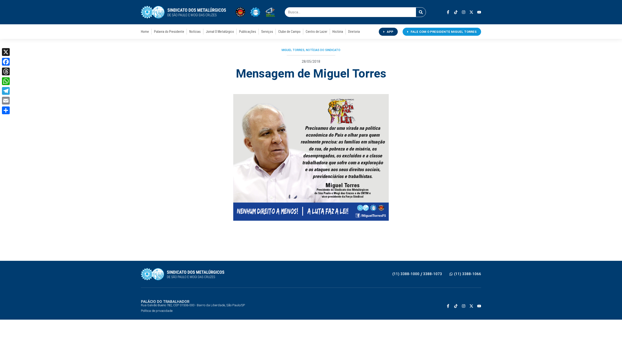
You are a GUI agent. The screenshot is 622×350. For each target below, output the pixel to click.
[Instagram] (464, 12)
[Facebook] (6, 62)
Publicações (247, 32)
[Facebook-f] (448, 12)
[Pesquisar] (421, 12)
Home (145, 32)
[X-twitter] (471, 12)
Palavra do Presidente (169, 32)
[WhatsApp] (6, 81)
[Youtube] (479, 12)
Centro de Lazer (316, 32)
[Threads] (6, 71)
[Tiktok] (456, 12)
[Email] (6, 100)
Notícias (195, 32)
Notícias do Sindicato (323, 50)
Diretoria (354, 32)
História (337, 32)
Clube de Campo (289, 32)
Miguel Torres (293, 50)
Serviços (267, 32)
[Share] (6, 110)
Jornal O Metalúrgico (220, 32)
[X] (6, 52)
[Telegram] (6, 91)
